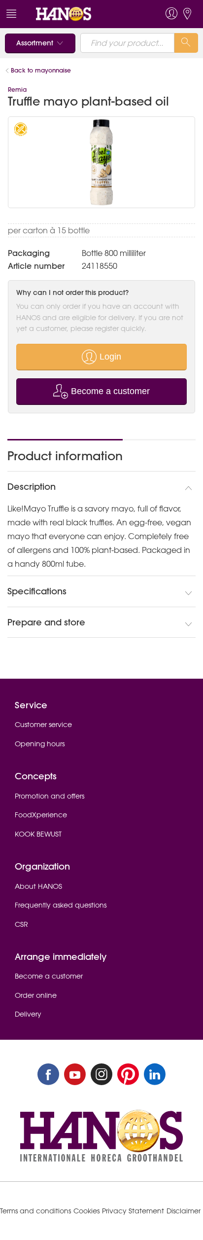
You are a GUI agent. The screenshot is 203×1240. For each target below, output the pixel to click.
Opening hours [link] (40, 744)
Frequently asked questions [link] (60, 905)
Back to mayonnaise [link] (41, 70)
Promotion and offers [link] (49, 796)
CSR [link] (21, 924)
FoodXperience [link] (41, 815)
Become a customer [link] (49, 976)
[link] (82, 14)
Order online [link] (36, 995)
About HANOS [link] (38, 886)
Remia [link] (17, 89)
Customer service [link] (43, 724)
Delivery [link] (28, 1014)
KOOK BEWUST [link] (38, 834)
